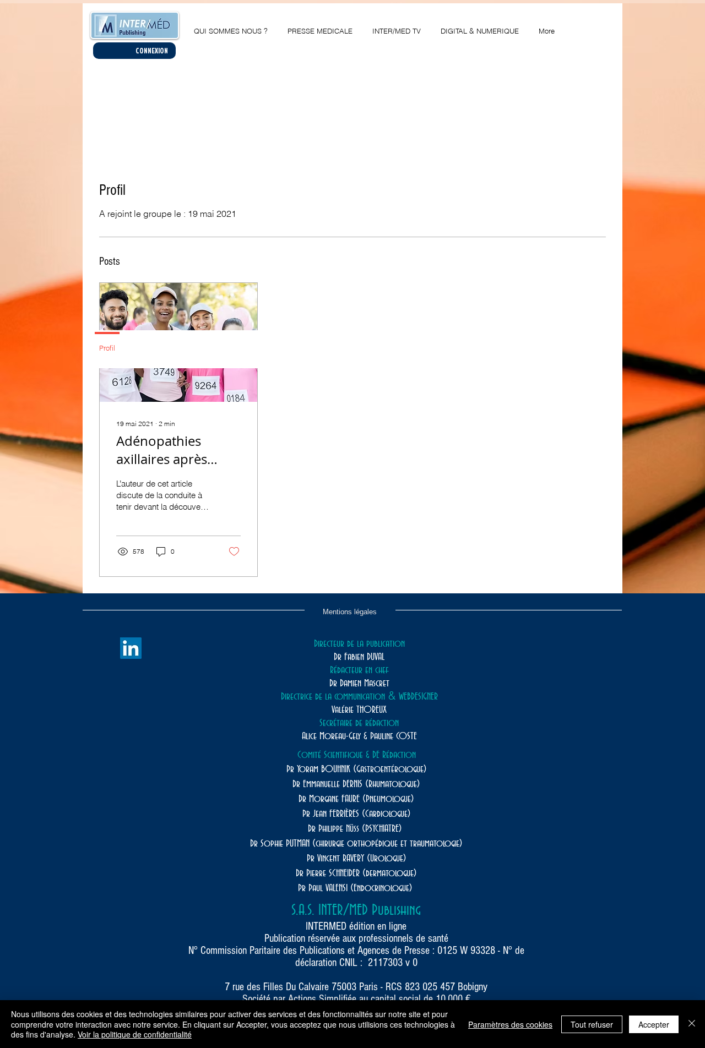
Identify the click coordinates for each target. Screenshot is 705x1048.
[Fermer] (691, 1024)
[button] (480, 26)
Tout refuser (592, 1024)
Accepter (653, 1024)
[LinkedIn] (131, 648)
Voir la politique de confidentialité (135, 1034)
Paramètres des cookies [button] (510, 1024)
